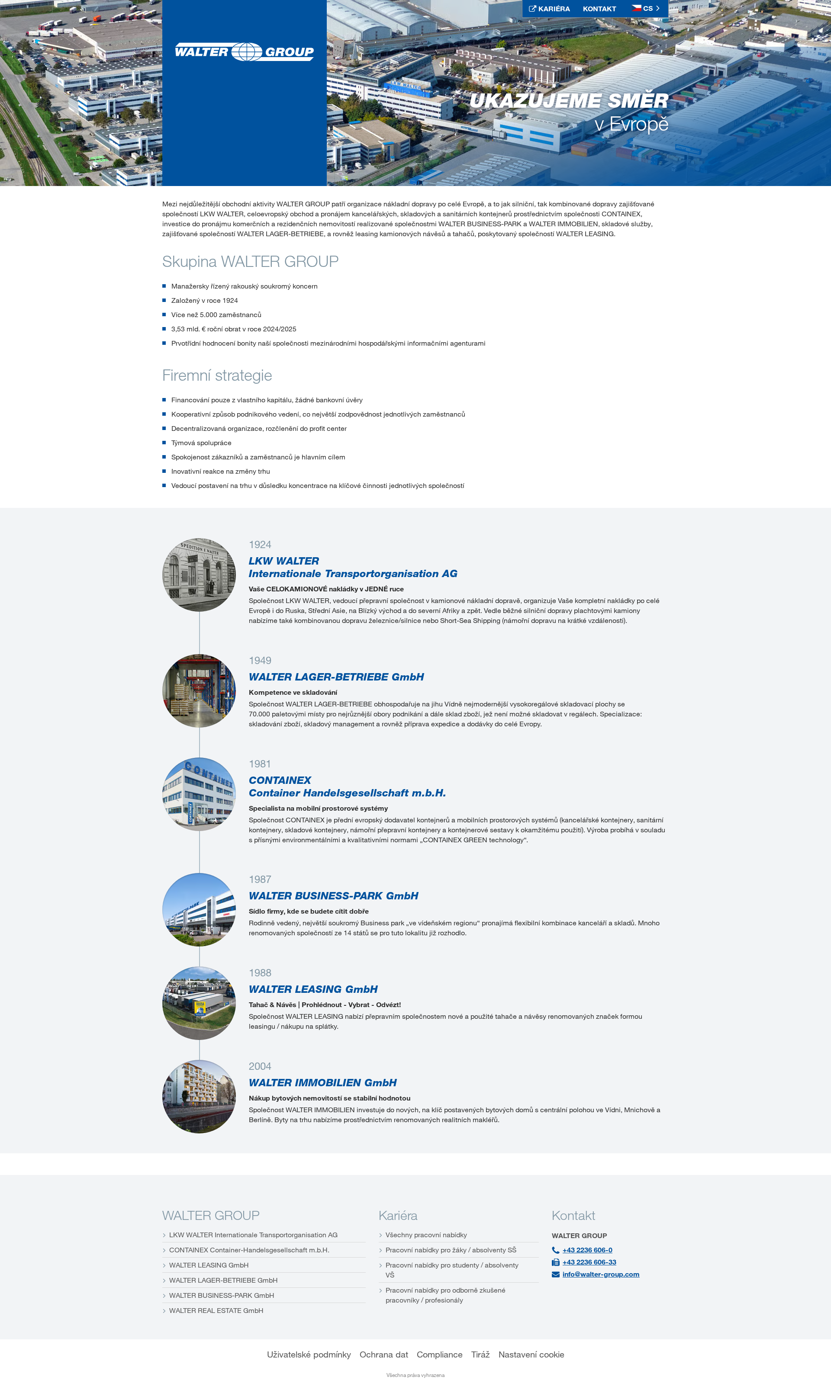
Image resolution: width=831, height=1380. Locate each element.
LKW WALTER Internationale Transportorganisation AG (253, 1234)
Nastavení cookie (531, 1354)
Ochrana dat (384, 1354)
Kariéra (398, 1215)
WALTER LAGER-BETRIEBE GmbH (223, 1280)
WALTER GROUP (211, 1215)
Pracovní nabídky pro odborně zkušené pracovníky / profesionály (446, 1295)
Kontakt (574, 1215)
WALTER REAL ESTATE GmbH (216, 1310)
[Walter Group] (244, 52)
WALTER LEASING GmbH (209, 1265)
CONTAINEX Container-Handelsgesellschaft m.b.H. (249, 1249)
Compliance (440, 1354)
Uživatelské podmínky (309, 1354)
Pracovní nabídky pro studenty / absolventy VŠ (452, 1270)
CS (647, 8)
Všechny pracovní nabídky (426, 1234)
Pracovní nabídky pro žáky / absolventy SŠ (451, 1249)
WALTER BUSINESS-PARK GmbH (221, 1295)
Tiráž (480, 1354)
